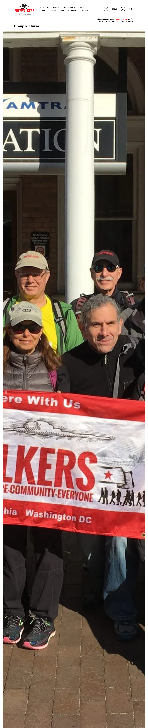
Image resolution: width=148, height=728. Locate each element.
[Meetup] (114, 9)
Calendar (44, 7)
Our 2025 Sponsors (69, 10)
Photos (56, 7)
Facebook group (121, 19)
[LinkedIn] (123, 9)
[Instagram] (106, 9)
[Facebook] (132, 9)
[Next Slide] (142, 392)
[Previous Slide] (6, 392)
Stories (53, 10)
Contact (85, 10)
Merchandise (69, 7)
